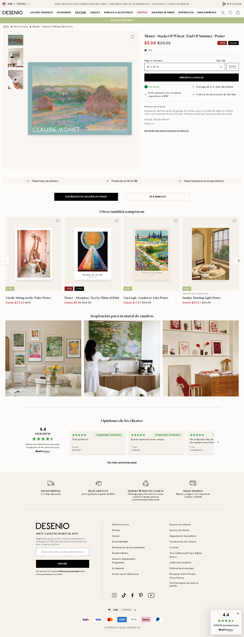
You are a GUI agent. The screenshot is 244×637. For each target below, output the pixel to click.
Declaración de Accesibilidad (128, 547)
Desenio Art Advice (180, 524)
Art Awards (118, 568)
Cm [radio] (218, 60)
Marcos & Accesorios (118, 12)
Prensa (116, 530)
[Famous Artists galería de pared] (43, 358)
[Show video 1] (15, 79)
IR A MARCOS (158, 196)
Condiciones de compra (183, 541)
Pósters (80, 12)
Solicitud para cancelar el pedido (184, 584)
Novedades (64, 12)
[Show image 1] (15, 40)
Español (22, 3)
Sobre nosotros (120, 524)
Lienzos (95, 12)
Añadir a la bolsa (191, 77)
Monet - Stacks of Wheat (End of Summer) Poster (53, 26)
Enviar (62, 563)
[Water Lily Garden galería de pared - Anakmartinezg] (122, 358)
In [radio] (224, 60)
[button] (232, 67)
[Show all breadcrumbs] (6, 26)
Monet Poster (21, 26)
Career (116, 536)
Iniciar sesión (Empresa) (125, 574)
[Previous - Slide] (5, 261)
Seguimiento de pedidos (183, 536)
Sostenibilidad (120, 541)
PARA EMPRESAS (206, 12)
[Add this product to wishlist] (132, 37)
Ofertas (142, 12)
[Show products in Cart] (237, 13)
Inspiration (186, 12)
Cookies (174, 547)
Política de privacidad (68, 571)
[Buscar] (223, 12)
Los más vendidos (41, 12)
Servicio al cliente (180, 530)
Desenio (131, 627)
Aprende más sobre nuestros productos (166, 130)
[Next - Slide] (239, 261)
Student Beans (120, 553)
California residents (181, 562)
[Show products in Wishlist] (230, 13)
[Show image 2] (15, 57)
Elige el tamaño (153, 60)
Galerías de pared (163, 12)
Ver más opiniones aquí (122, 462)
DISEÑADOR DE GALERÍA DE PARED (86, 196)
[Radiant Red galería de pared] (201, 358)
